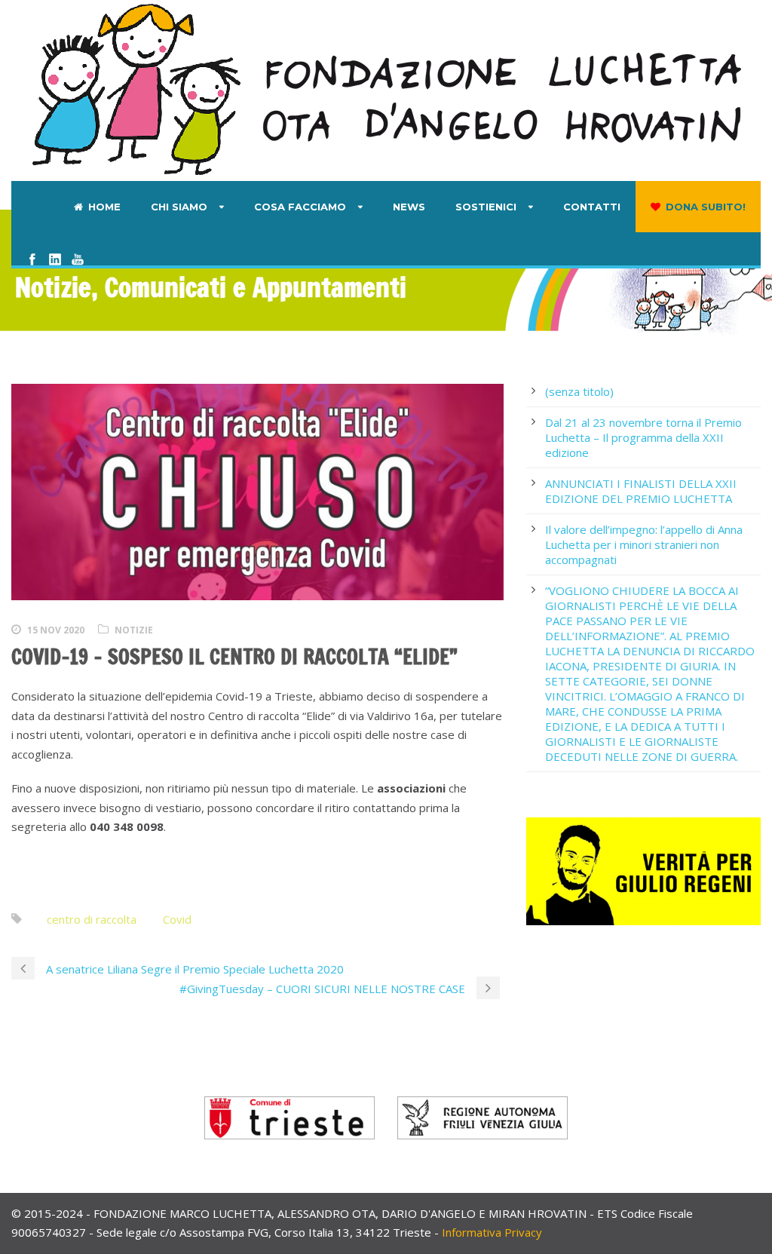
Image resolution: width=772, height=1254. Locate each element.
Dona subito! (706, 207)
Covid (177, 919)
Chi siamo (179, 207)
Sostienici (485, 207)
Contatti (591, 207)
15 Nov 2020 (55, 630)
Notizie (134, 630)
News (409, 207)
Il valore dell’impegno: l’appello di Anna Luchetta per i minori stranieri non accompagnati (644, 544)
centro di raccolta (91, 919)
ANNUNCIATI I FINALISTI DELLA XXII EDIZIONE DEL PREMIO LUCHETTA (641, 491)
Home (104, 207)
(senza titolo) (579, 391)
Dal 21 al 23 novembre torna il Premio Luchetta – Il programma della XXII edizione (643, 437)
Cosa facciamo (300, 207)
